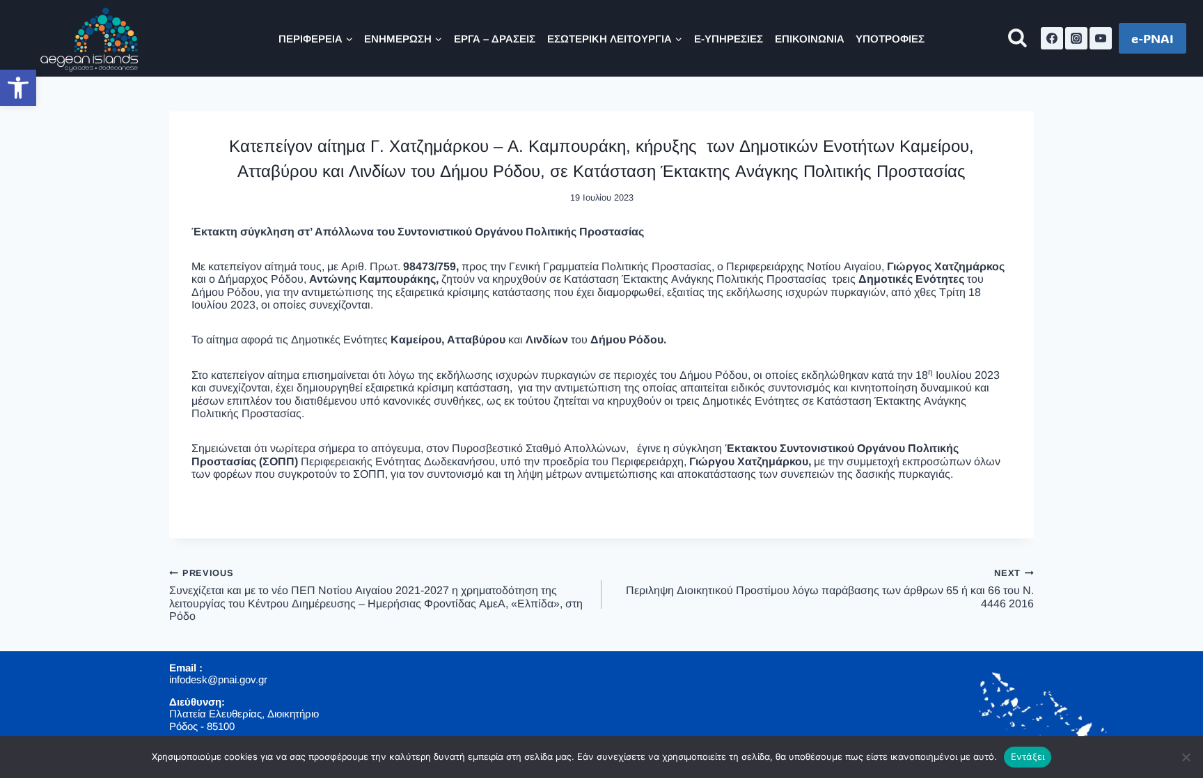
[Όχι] (1186, 757)
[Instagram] (1076, 38)
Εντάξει (1028, 756)
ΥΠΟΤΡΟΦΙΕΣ (890, 39)
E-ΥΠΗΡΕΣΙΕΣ (728, 39)
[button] (18, 88)
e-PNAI (1152, 38)
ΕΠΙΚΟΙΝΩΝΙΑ (809, 39)
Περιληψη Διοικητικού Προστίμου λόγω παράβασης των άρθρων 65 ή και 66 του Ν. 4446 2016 (830, 588)
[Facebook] (1052, 38)
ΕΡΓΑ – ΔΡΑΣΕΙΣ (494, 39)
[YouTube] (1101, 38)
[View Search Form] (1017, 38)
